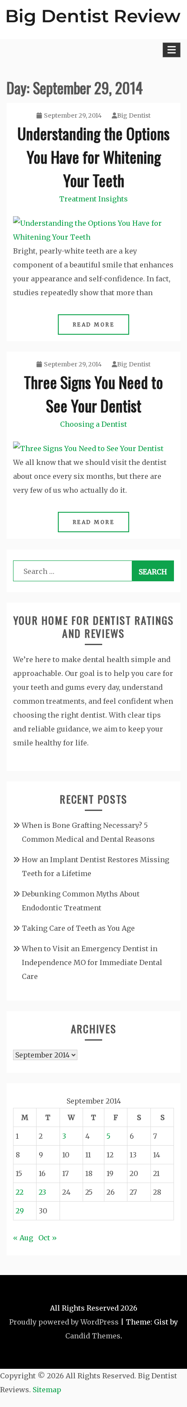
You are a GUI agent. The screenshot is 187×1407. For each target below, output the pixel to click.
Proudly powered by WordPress (64, 1322)
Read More (94, 324)
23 (42, 1192)
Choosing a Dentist (93, 424)
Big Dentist (133, 115)
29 (20, 1210)
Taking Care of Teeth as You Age (78, 928)
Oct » (47, 1237)
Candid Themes (92, 1335)
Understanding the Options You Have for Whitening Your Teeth (93, 156)
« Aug (23, 1237)
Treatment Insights (93, 198)
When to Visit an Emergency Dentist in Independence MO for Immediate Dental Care (92, 962)
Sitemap (47, 1389)
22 (19, 1192)
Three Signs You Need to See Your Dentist (93, 393)
